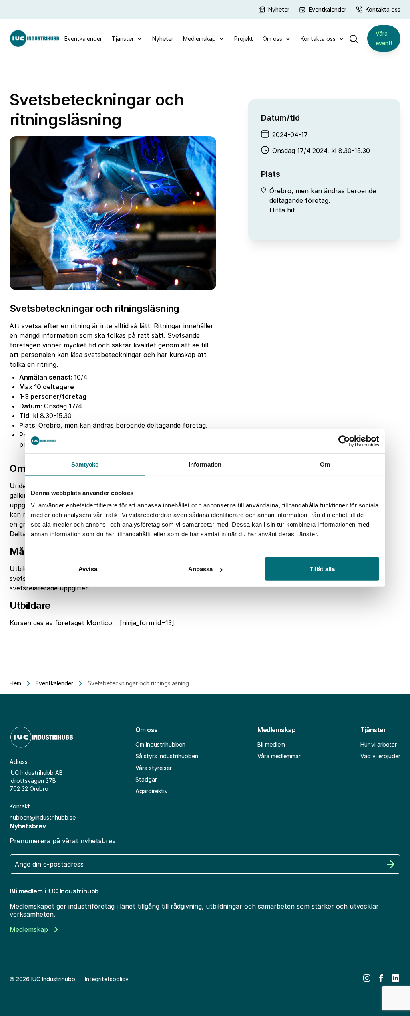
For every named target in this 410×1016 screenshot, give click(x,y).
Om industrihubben (160, 744)
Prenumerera (390, 864)
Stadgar (146, 779)
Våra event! (384, 38)
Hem (15, 683)
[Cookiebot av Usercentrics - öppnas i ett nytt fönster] (344, 441)
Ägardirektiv (151, 791)
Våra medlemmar (279, 756)
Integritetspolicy (107, 979)
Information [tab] (205, 464)
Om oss (272, 38)
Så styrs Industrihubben (166, 756)
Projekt (243, 38)
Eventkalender (327, 9)
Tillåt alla (322, 569)
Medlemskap (199, 38)
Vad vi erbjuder (380, 756)
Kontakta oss (383, 9)
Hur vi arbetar (378, 744)
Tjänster (123, 38)
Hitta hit (282, 210)
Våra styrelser (153, 767)
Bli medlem (271, 744)
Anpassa (200, 569)
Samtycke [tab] (85, 464)
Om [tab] (325, 464)
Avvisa (87, 569)
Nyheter (278, 9)
